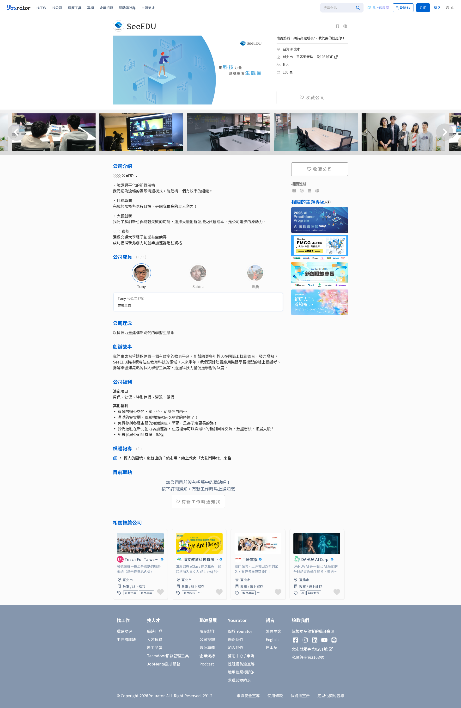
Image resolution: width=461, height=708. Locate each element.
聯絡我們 (235, 639)
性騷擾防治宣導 (241, 664)
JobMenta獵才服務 (163, 664)
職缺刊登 (154, 631)
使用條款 (275, 695)
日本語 (271, 647)
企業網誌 (207, 656)
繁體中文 (273, 631)
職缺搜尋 (124, 631)
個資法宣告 (300, 695)
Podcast (207, 664)
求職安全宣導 (248, 695)
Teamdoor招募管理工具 (168, 656)
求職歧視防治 (239, 680)
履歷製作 (207, 631)
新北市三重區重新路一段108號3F (308, 56)
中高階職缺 (126, 639)
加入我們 (235, 647)
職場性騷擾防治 (241, 672)
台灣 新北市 (291, 49)
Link (117, 532)
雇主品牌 (154, 647)
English (272, 639)
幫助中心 (235, 656)
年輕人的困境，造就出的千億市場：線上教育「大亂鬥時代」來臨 (175, 458)
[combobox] (342, 7)
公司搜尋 (207, 639)
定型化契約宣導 (330, 695)
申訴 (250, 656)
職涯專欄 (207, 647)
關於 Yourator (240, 631)
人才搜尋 (154, 639)
